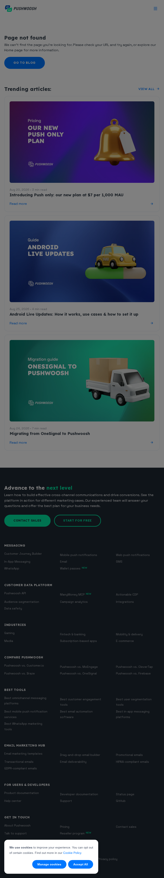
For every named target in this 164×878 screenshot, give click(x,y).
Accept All (80, 864)
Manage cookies (49, 864)
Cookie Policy (72, 852)
